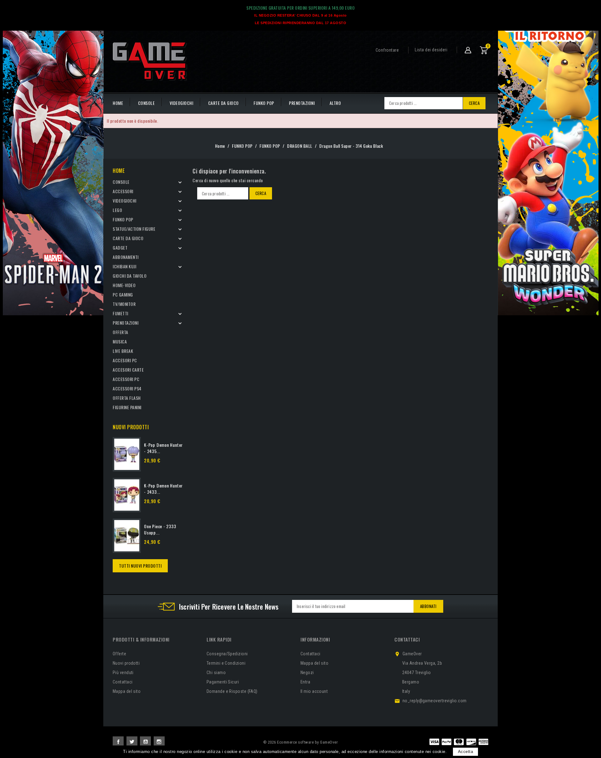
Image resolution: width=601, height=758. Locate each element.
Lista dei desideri (431, 50)
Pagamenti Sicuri (223, 681)
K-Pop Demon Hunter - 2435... (163, 447)
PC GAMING (123, 294)
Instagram (159, 741)
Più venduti (123, 672)
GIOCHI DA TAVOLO (129, 275)
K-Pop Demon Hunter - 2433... (163, 488)
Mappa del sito (127, 691)
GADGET (120, 247)
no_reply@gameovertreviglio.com (435, 700)
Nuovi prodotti (126, 663)
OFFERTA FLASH (127, 397)
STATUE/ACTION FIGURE (134, 228)
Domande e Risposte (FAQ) (232, 691)
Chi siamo (216, 672)
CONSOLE (146, 103)
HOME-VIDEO (124, 285)
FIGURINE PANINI (127, 407)
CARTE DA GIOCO (223, 103)
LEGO (117, 210)
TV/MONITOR (124, 304)
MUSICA (120, 341)
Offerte (119, 653)
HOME (118, 103)
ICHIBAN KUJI (124, 266)
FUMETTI (120, 313)
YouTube (145, 741)
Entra (305, 681)
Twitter (131, 741)
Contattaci (123, 681)
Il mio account (314, 691)
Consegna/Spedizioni (227, 653)
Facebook (118, 741)
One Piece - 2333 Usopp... (160, 529)
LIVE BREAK (123, 351)
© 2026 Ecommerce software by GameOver (300, 742)
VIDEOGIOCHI (181, 103)
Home (119, 170)
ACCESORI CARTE (128, 369)
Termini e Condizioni (226, 663)
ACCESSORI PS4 (127, 388)
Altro (335, 103)
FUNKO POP (264, 103)
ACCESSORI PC (126, 379)
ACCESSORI (123, 191)
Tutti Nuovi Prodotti (140, 565)
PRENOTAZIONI (302, 103)
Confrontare (387, 50)
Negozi (307, 672)
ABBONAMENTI (126, 257)
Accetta (465, 751)
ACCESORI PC (125, 360)
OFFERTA (120, 332)
